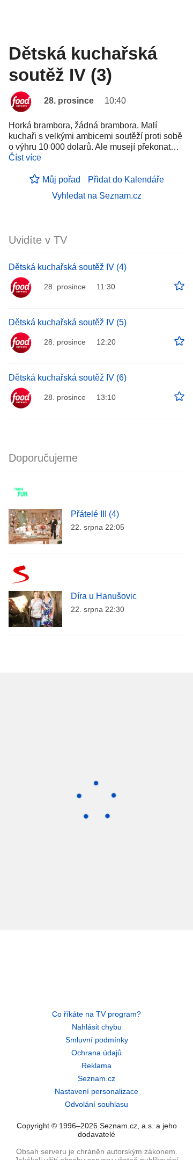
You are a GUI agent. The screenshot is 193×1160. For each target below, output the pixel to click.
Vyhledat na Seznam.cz (97, 195)
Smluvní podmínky (96, 1039)
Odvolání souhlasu (96, 1104)
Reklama (96, 1065)
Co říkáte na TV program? (96, 1014)
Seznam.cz (96, 1078)
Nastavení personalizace (96, 1091)
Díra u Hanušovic (104, 596)
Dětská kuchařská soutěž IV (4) (68, 267)
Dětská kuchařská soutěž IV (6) (68, 377)
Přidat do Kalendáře (126, 179)
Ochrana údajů (96, 1052)
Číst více (25, 157)
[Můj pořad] (179, 286)
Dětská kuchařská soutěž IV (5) (68, 322)
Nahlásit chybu (97, 1027)
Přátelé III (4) (95, 514)
